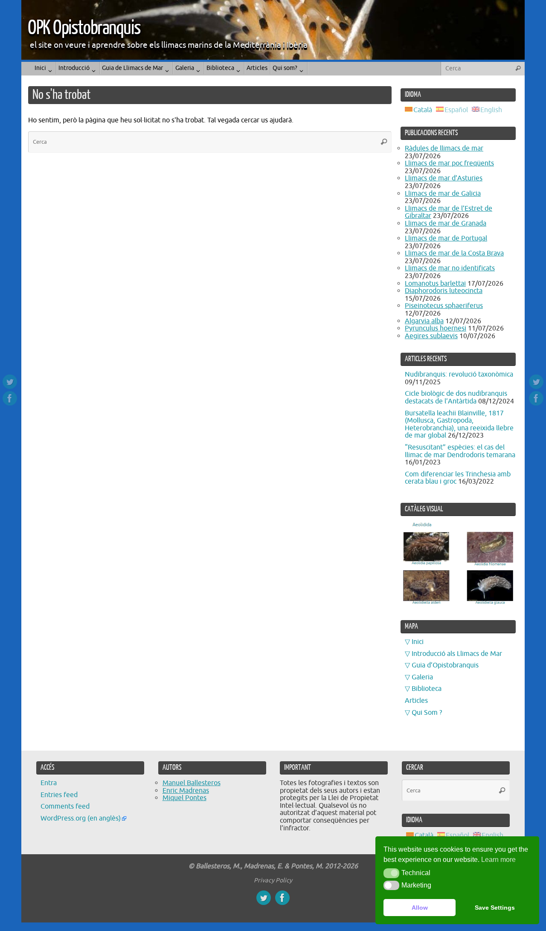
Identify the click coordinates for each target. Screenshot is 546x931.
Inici (418, 642)
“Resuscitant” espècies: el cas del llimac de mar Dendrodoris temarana (460, 451)
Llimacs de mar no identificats (450, 268)
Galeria (422, 677)
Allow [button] (420, 907)
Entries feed (59, 795)
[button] (391, 873)
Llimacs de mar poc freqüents (449, 163)
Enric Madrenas (186, 790)
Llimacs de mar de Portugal (446, 238)
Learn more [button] (498, 859)
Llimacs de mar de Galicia (443, 193)
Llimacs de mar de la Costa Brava (454, 253)
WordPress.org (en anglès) (81, 818)
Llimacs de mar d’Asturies (443, 178)
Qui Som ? (427, 712)
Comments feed (65, 806)
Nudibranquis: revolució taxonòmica (459, 374)
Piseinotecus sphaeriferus (444, 306)
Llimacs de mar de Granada (445, 223)
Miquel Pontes (184, 798)
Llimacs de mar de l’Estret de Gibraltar (448, 212)
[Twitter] (10, 381)
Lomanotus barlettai (435, 283)
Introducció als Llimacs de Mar (457, 654)
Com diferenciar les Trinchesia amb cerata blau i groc (458, 478)
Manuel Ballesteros (192, 783)
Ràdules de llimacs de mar (444, 148)
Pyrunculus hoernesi (435, 328)
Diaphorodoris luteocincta (443, 291)
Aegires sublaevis (431, 336)
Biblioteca (426, 688)
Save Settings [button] (495, 907)
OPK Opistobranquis (84, 28)
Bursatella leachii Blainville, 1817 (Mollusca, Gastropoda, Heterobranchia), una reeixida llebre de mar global (459, 424)
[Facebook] (10, 398)
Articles (416, 700)
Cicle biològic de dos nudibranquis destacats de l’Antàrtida (456, 397)
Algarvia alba (424, 321)
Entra (49, 783)
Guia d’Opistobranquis (445, 665)
